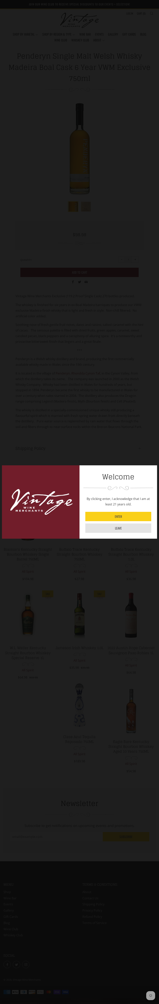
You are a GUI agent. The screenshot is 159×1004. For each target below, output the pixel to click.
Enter (118, 516)
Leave (118, 528)
